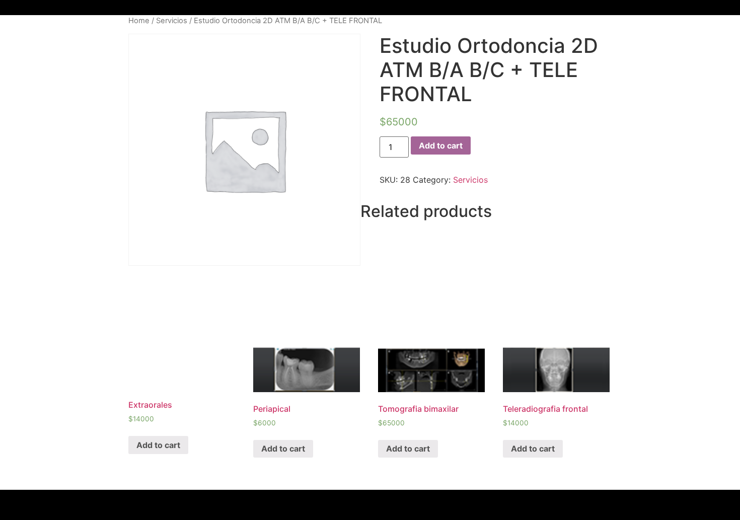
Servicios (171, 20)
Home (139, 20)
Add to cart (441, 145)
